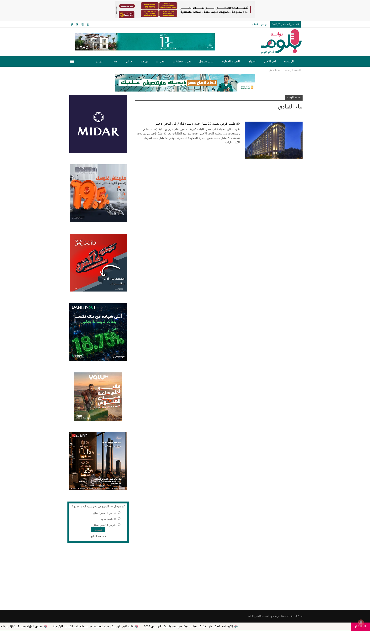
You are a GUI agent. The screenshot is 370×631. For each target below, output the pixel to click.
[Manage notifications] (361, 622)
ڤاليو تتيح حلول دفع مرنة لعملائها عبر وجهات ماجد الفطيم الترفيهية (129, 626)
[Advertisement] (185, 579)
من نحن (264, 24)
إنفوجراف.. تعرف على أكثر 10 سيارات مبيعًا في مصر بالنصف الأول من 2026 (224, 626)
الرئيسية (289, 61)
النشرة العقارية (230, 61)
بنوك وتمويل (206, 61)
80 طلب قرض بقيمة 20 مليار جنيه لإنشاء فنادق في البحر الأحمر (197, 123)
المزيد (99, 61)
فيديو (114, 61)
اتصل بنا (254, 24)
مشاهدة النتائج (98, 536)
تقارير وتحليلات (182, 61)
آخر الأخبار (269, 61)
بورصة (144, 61)
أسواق (252, 61)
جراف (128, 61)
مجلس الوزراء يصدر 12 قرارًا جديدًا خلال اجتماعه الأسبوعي (44, 626)
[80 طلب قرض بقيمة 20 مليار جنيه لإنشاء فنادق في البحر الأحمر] (274, 140)
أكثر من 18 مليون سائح (104, 524)
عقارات (160, 61)
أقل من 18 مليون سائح (104, 513)
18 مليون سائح (108, 519)
